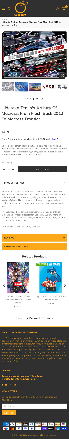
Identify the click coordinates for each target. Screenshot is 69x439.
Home (4, 19)
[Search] (9, 8)
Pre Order (41, 264)
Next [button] (65, 55)
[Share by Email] (42, 98)
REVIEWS (9, 237)
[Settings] (57, 8)
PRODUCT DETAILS (14, 183)
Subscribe (8, 413)
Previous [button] (4, 55)
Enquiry (8, 162)
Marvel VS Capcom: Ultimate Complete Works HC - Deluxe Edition (18, 299)
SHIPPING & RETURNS (16, 246)
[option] (34, 55)
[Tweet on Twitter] (37, 98)
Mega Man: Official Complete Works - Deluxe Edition (51, 298)
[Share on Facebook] (33, 98)
